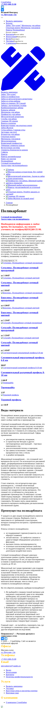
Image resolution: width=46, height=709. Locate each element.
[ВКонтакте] (2, 638)
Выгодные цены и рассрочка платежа (21, 691)
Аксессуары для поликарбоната (15, 219)
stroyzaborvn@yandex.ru (11, 666)
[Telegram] (5, 638)
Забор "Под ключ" (13, 25)
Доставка (10, 41)
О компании (11, 43)
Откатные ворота (13, 28)
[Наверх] (2, 707)
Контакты (10, 34)
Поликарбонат (19, 30)
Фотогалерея (11, 37)
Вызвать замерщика (14, 21)
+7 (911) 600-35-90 (8, 659)
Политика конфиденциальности (19, 677)
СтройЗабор (6, 2)
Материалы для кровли (30, 28)
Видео (8, 39)
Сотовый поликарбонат (11, 217)
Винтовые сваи (12, 693)
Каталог (9, 23)
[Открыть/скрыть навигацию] (2, 17)
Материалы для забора (31, 25)
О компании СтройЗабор (16, 702)
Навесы (9, 30)
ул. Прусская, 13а (8, 15)
